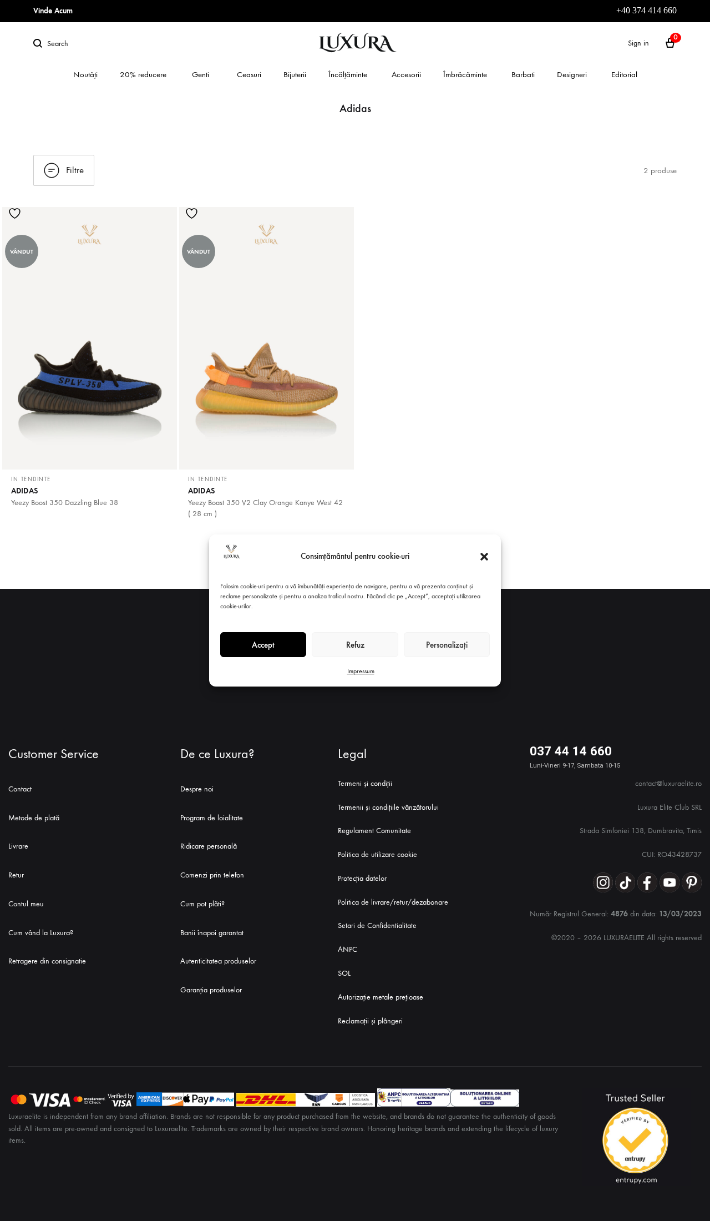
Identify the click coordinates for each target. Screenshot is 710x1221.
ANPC (347, 949)
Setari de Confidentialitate (377, 925)
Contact (20, 789)
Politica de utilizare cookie (377, 854)
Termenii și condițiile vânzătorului (388, 807)
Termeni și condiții (365, 783)
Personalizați (447, 645)
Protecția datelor (362, 878)
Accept (263, 645)
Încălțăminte (347, 74)
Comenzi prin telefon (212, 875)
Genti (200, 74)
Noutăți (85, 74)
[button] (484, 556)
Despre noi (197, 789)
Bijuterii (294, 74)
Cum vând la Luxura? (40, 932)
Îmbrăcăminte (465, 74)
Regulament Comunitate (374, 830)
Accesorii (406, 74)
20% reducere (143, 74)
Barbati (523, 74)
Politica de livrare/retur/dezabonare (393, 902)
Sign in (638, 43)
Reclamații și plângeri (370, 1021)
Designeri (572, 74)
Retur (16, 875)
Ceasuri (249, 74)
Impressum (360, 671)
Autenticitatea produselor (218, 961)
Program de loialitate (211, 818)
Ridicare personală (208, 846)
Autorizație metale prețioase (380, 997)
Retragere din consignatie (47, 961)
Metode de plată (33, 818)
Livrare (18, 846)
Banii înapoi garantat (212, 932)
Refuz (355, 645)
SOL (344, 973)
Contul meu (26, 904)
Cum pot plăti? (202, 904)
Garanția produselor (211, 990)
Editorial (624, 74)
